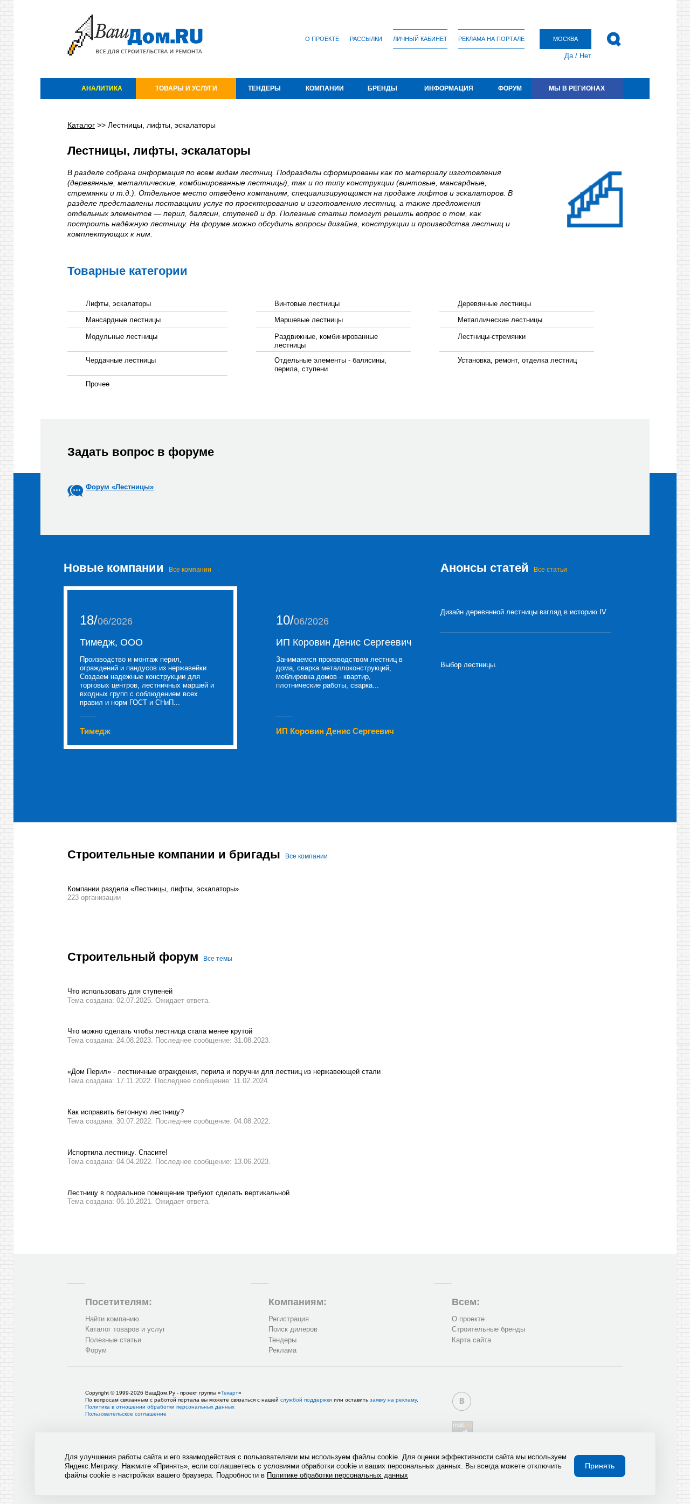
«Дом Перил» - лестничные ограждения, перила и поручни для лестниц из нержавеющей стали (224, 1072)
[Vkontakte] (461, 1401)
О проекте (322, 39)
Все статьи (550, 569)
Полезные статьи (113, 1340)
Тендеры (264, 88)
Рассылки (366, 39)
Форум (510, 88)
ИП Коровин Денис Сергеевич (343, 642)
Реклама (282, 1350)
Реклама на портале (491, 39)
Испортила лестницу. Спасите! (117, 1152)
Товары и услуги (186, 88)
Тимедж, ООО (111, 642)
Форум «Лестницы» (120, 487)
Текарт (229, 1393)
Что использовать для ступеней (119, 991)
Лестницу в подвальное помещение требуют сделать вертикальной (178, 1193)
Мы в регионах (577, 88)
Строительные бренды (488, 1329)
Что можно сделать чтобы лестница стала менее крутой (159, 1031)
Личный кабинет (420, 39)
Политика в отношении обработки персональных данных (159, 1407)
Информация (448, 88)
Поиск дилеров (293, 1329)
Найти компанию (112, 1319)
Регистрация (288, 1319)
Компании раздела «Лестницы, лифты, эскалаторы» (153, 889)
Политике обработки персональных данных (337, 1475)
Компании (325, 88)
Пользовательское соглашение (126, 1414)
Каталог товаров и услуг (125, 1329)
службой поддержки (306, 1400)
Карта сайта (471, 1340)
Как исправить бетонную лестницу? (125, 1112)
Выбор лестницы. (468, 665)
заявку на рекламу (393, 1400)
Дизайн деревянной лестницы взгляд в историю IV (523, 612)
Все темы (217, 958)
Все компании (190, 569)
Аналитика (101, 88)
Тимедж (95, 731)
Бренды (382, 88)
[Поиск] (613, 39)
